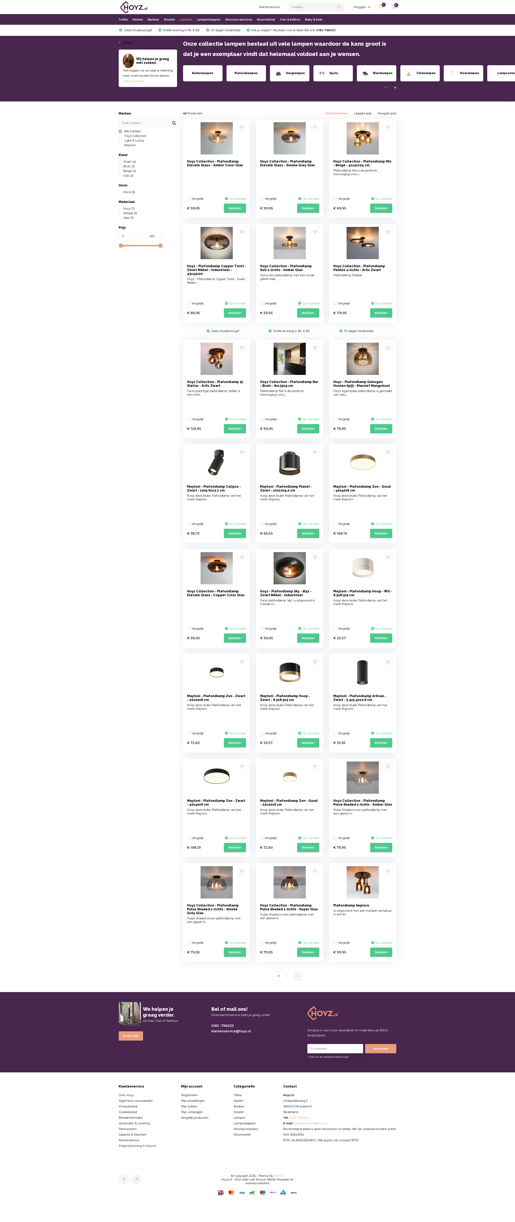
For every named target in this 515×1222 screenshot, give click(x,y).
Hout (128, 208)
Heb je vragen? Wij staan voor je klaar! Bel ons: (293, 30)
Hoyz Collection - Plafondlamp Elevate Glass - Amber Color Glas (215, 163)
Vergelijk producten (194, 1118)
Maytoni (129, 145)
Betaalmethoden (131, 1118)
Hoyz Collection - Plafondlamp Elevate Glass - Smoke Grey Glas (287, 163)
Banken (153, 19)
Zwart (129, 161)
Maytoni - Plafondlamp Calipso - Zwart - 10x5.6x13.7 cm (214, 488)
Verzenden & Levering (134, 1123)
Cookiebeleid (128, 1112)
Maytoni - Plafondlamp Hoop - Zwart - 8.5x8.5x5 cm (285, 698)
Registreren (189, 1095)
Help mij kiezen (133, 81)
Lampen (186, 19)
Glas (128, 218)
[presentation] (386, 87)
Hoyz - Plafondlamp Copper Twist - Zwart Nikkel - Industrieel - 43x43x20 (216, 270)
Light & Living (133, 140)
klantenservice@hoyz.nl (231, 1031)
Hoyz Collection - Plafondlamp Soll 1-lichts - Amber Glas (286, 268)
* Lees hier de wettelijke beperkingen (328, 1056)
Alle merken (132, 131)
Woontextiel (266, 19)
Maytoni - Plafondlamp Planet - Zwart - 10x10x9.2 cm (286, 488)
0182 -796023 (222, 1026)
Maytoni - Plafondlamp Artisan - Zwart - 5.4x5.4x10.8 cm (359, 698)
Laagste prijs (363, 113)
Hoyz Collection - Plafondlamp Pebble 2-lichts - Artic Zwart (359, 268)
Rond (129, 192)
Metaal (130, 213)
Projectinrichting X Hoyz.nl (137, 1146)
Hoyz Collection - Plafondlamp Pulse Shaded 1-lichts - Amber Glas (362, 802)
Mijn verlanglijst (192, 1112)
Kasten (138, 19)
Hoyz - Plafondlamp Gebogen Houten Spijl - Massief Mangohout (361, 384)
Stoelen (169, 19)
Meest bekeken (336, 113)
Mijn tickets (189, 1106)
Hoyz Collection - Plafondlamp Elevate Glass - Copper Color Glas (216, 593)
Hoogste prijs (387, 113)
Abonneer (380, 1048)
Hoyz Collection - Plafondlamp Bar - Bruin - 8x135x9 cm (289, 384)
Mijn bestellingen (193, 1101)
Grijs (128, 175)
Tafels (123, 19)
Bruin (129, 166)
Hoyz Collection (134, 136)
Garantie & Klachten (132, 1134)
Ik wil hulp (130, 1036)
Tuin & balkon (290, 19)
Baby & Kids (313, 19)
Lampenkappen (208, 19)
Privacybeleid (128, 1106)
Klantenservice (269, 7)
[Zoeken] (340, 7)
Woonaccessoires (238, 19)
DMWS (279, 1176)
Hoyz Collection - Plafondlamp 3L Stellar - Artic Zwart (215, 384)
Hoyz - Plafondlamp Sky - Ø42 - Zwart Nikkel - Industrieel (285, 593)
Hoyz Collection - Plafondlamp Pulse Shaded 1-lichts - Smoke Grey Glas (213, 909)
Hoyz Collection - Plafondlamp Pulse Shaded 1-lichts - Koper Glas (289, 907)
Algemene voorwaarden (136, 1101)
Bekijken (235, 208)
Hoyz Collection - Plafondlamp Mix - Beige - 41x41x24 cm (362, 163)
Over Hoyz (126, 1095)
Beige (129, 171)
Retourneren (128, 1129)
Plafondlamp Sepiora (351, 905)
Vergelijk (198, 199)
